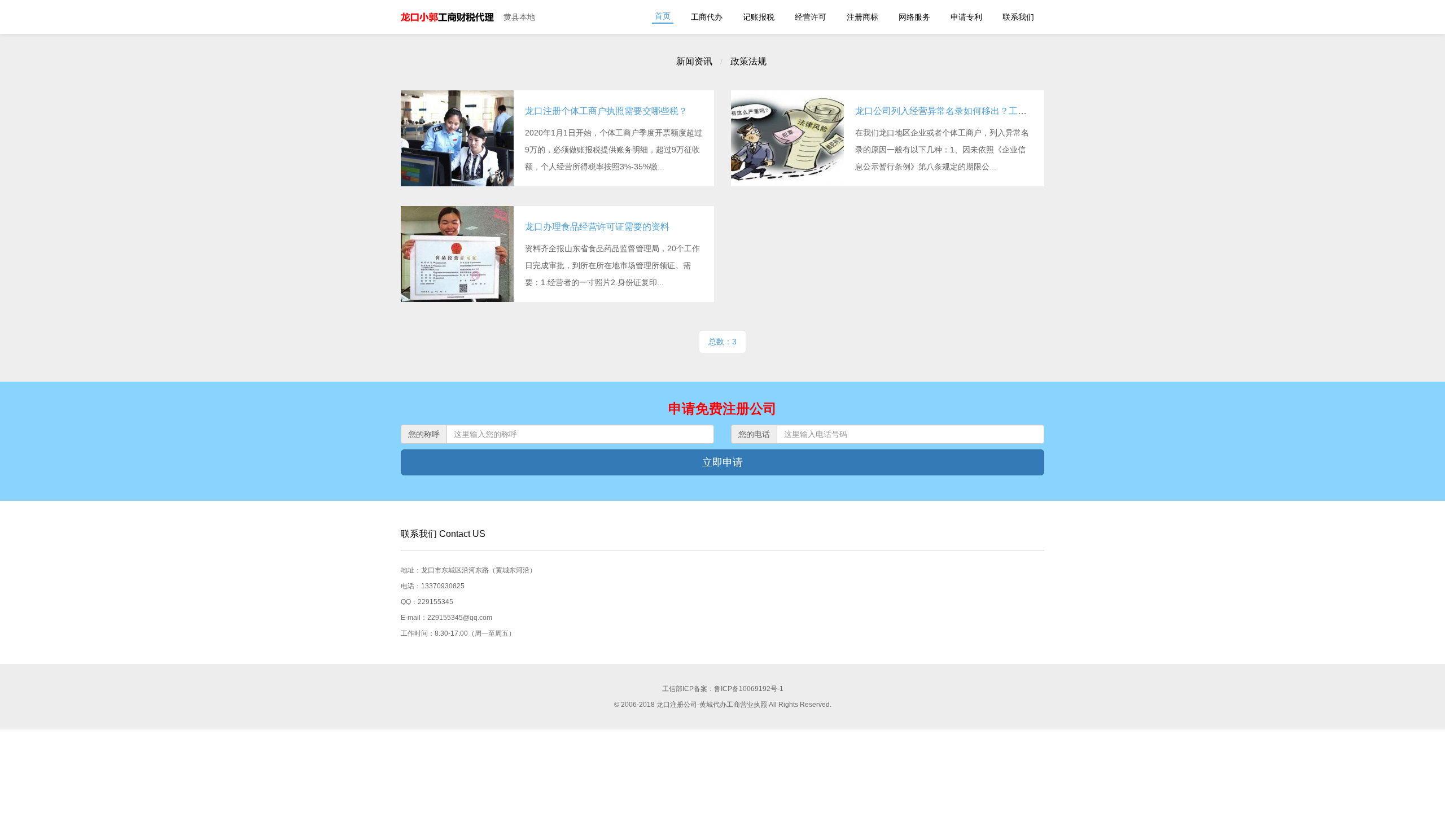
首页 (663, 15)
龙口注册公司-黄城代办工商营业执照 (447, 17)
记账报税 (758, 16)
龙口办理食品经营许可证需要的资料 (597, 226)
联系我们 (1018, 16)
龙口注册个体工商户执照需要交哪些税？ (606, 111)
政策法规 (748, 61)
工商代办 (706, 16)
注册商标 (862, 16)
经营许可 (810, 16)
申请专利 (966, 16)
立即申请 (722, 462)
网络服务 (914, 16)
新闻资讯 (694, 61)
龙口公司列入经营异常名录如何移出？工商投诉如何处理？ (972, 111)
